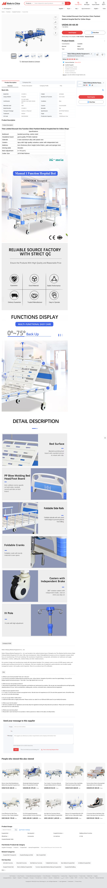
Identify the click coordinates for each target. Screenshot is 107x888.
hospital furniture (58, 833)
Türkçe (86, 877)
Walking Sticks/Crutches (85, 833)
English (14, 877)
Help (76, 8)
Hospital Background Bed (26, 855)
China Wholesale (46, 876)
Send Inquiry (72, 32)
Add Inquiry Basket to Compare (31, 61)
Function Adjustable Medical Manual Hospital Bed (48, 867)
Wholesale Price (55, 876)
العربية (62, 877)
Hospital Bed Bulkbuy (70, 867)
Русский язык (38, 877)
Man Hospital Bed (41, 855)
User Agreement (62, 881)
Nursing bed (31, 833)
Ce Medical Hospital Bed (84, 863)
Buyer (68, 8)
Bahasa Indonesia (100, 877)
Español (20, 877)
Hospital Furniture (16, 12)
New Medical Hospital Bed (67, 863)
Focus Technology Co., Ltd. (42, 881)
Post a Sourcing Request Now (50, 749)
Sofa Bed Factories (8, 863)
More (3, 870)
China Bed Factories (21, 863)
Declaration (70, 881)
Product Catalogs (25, 830)
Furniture (8, 12)
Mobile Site (89, 876)
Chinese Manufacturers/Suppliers (33, 876)
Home (3, 12)
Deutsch (50, 877)
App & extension (86, 8)
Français (32, 877)
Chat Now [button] (96, 32)
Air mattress (57, 836)
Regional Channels (73, 876)
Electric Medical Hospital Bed (24, 867)
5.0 (84, 85)
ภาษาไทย (81, 877)
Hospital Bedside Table (7, 839)
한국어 (67, 877)
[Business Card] (103, 90)
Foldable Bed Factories (52, 863)
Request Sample (89, 36)
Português (25, 877)
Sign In (64, 75)
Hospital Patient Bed (8, 867)
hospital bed (5, 833)
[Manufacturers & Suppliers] (11, 3)
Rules (104, 8)
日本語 (71, 877)
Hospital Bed (25, 12)
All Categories (7, 8)
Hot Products (13, 876)
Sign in (103, 4)
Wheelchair (4, 836)
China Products (20, 876)
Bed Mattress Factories (36, 863)
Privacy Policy (78, 881)
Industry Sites (64, 876)
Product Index (82, 876)
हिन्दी (76, 877)
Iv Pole (81, 836)
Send (16, 749)
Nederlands (56, 877)
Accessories (31, 836)
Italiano (45, 877)
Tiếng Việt (91, 877)
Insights (96, 876)
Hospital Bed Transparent (9, 855)
